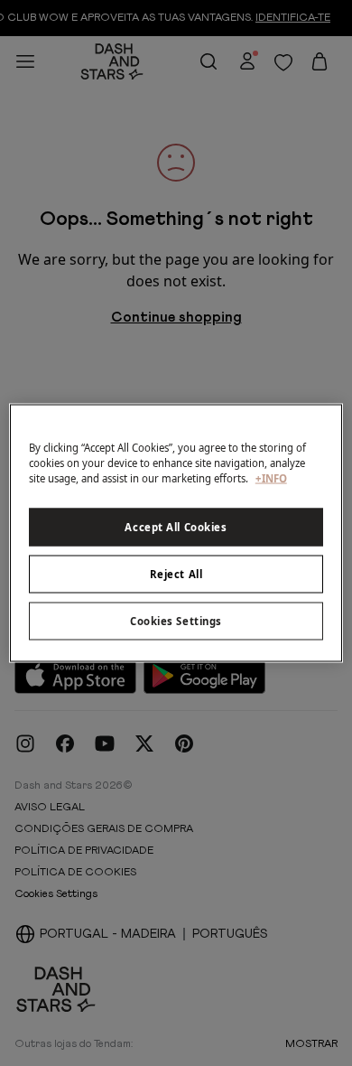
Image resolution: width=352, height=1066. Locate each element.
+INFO (271, 478)
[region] (176, 533)
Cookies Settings (176, 621)
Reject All (176, 574)
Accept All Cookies (176, 527)
